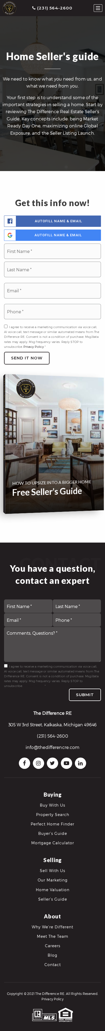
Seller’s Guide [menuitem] (52, 899)
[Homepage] (9, 8)
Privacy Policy (33, 346)
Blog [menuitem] (52, 955)
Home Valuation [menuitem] (52, 889)
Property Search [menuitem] (52, 814)
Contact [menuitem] (52, 964)
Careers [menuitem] (52, 945)
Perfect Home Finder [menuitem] (52, 824)
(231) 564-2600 (54, 8)
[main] (52, 271)
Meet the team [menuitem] (52, 936)
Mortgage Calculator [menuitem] (52, 843)
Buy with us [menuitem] (52, 805)
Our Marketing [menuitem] (53, 880)
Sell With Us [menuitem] (52, 870)
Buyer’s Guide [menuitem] (52, 833)
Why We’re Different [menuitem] (52, 927)
